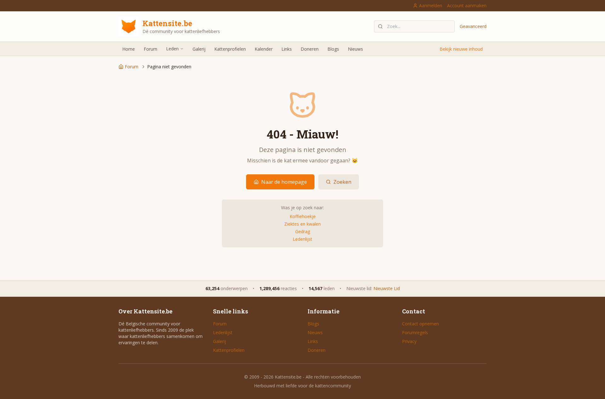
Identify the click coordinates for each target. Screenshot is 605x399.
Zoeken (342, 181)
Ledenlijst (302, 239)
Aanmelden (430, 5)
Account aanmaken (467, 5)
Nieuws (355, 49)
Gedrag (302, 231)
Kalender (264, 49)
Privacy (409, 341)
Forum (150, 49)
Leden (172, 49)
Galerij (199, 49)
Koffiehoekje (303, 216)
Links (286, 49)
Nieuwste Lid (386, 288)
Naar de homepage (284, 181)
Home (128, 49)
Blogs (333, 49)
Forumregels (415, 332)
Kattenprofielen (230, 49)
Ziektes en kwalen (302, 224)
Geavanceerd (473, 26)
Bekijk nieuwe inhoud (461, 49)
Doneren (310, 49)
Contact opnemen (420, 324)
